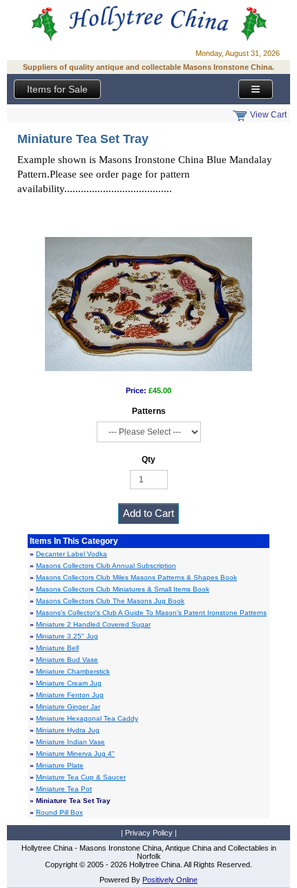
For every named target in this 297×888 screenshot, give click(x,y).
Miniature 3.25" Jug (67, 636)
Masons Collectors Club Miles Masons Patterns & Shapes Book (136, 577)
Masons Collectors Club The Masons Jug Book (110, 601)
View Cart (268, 115)
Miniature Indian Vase (70, 742)
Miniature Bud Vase (67, 659)
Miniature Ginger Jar (68, 706)
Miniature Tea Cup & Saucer (81, 777)
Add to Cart (148, 513)
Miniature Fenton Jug (70, 695)
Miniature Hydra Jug (67, 730)
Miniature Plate (60, 765)
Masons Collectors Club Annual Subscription (106, 565)
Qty (148, 459)
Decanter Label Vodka (71, 554)
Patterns (149, 411)
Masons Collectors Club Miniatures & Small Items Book (122, 589)
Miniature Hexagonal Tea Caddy (87, 718)
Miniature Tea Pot (64, 789)
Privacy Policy (149, 833)
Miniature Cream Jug (69, 683)
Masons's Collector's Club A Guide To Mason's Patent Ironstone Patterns (151, 612)
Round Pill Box (59, 812)
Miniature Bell (57, 648)
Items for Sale (57, 89)
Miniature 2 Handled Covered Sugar (93, 624)
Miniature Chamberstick (73, 671)
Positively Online (170, 880)
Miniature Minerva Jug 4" (75, 753)
